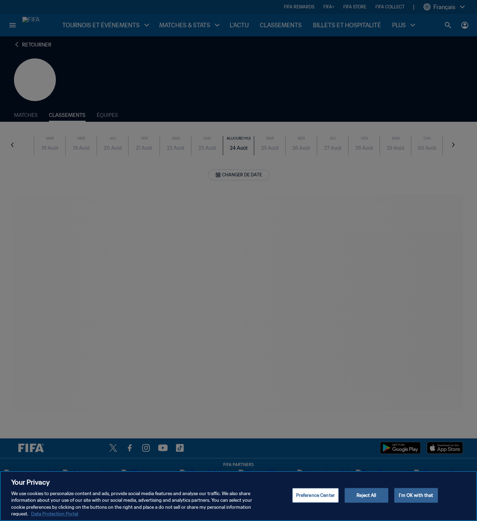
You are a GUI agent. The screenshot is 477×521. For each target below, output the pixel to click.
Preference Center (315, 495)
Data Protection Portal (54, 514)
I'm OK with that (416, 495)
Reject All (366, 495)
